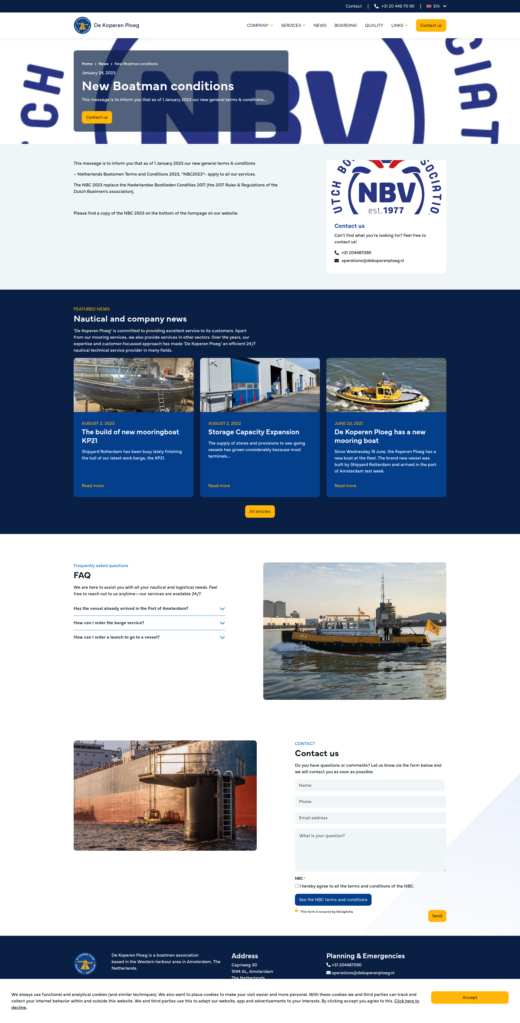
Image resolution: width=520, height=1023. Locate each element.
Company (257, 25)
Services (291, 25)
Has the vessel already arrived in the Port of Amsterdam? (131, 608)
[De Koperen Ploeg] (93, 972)
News (320, 25)
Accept (470, 997)
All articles (260, 511)
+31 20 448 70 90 (397, 6)
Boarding (345, 25)
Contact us (431, 25)
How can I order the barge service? (109, 623)
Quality (374, 25)
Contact (354, 6)
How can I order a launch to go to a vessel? (117, 637)
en (437, 6)
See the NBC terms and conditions (333, 900)
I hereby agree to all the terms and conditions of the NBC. (357, 886)
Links (397, 25)
